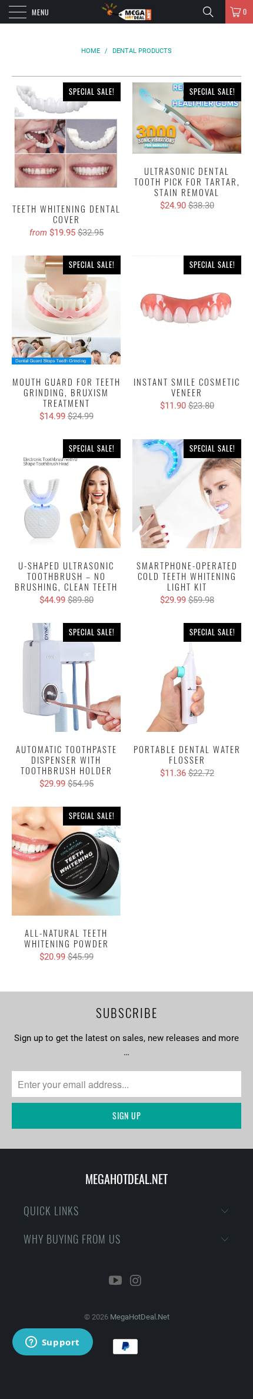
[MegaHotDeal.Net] (127, 12)
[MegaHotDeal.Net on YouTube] (116, 1281)
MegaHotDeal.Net (139, 1316)
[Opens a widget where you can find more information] (52, 1343)
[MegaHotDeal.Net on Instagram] (136, 1281)
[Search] (212, 11)
